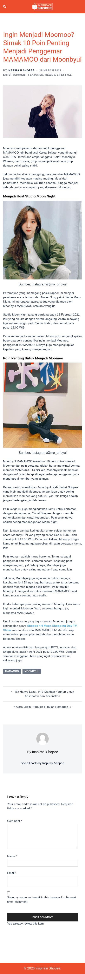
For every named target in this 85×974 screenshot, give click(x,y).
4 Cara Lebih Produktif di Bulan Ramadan (41, 706)
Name (12, 856)
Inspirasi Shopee (21, 70)
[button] (4, 6)
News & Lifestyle (58, 74)
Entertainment (15, 74)
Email (11, 872)
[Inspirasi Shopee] (42, 6)
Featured (35, 74)
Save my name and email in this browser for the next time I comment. (41, 899)
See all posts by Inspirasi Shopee (42, 763)
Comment (14, 821)
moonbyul (32, 671)
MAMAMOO (12, 671)
